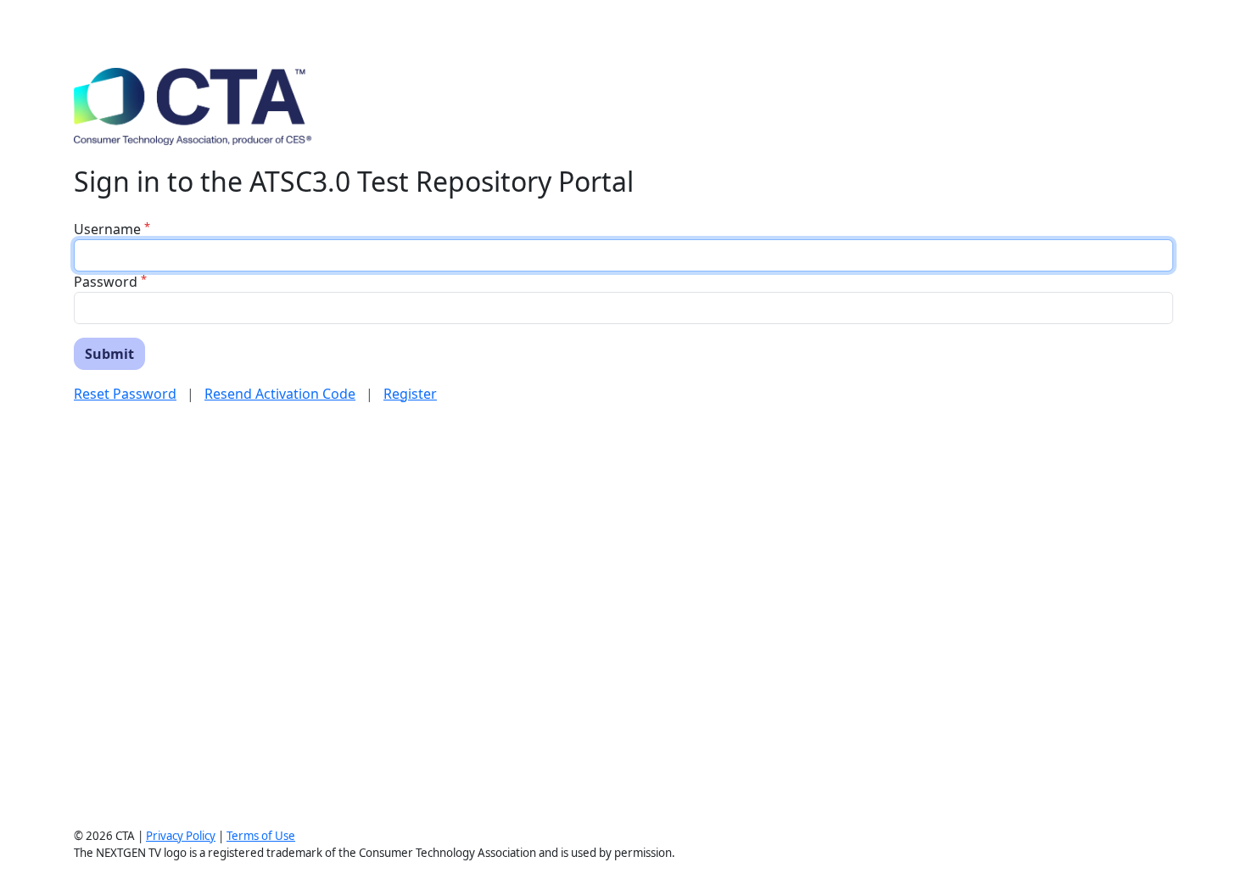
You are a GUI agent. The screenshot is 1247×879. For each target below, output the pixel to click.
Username (107, 229)
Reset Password (125, 393)
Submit (109, 353)
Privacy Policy (180, 835)
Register (410, 393)
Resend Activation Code (279, 393)
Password (105, 281)
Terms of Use (260, 835)
